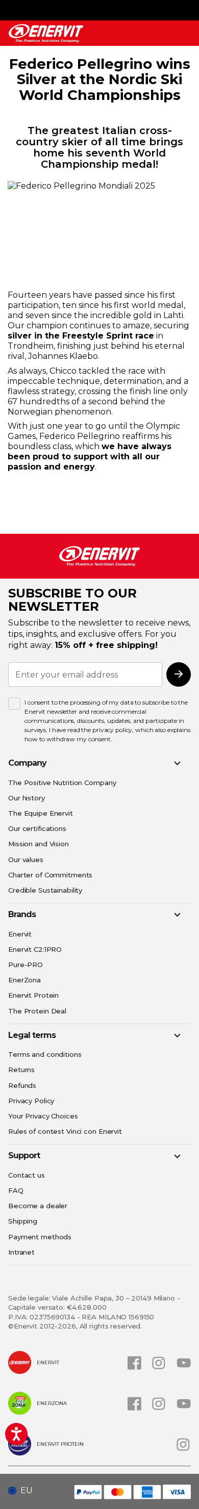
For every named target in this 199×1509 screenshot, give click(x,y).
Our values (25, 859)
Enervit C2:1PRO (35, 949)
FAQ (15, 1190)
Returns (21, 1069)
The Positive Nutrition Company (62, 782)
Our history (26, 798)
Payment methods (39, 1237)
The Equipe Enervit (40, 813)
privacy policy (112, 730)
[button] (24, 1490)
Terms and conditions (45, 1054)
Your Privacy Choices (43, 1116)
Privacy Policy (31, 1101)
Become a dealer (37, 1206)
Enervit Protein (33, 995)
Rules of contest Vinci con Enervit (65, 1131)
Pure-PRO (25, 964)
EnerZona (24, 980)
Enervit (20, 934)
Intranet (21, 1252)
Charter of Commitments (50, 875)
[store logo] (46, 33)
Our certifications (37, 828)
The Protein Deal (37, 1011)
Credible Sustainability (45, 890)
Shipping (22, 1221)
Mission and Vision (38, 844)
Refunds (22, 1085)
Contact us (26, 1175)
